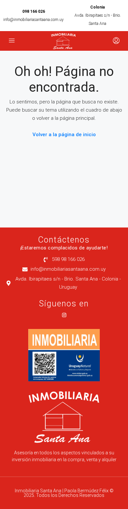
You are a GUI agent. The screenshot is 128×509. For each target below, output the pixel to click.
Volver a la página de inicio (64, 134)
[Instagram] (64, 315)
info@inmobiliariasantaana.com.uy (33, 19)
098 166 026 (33, 11)
